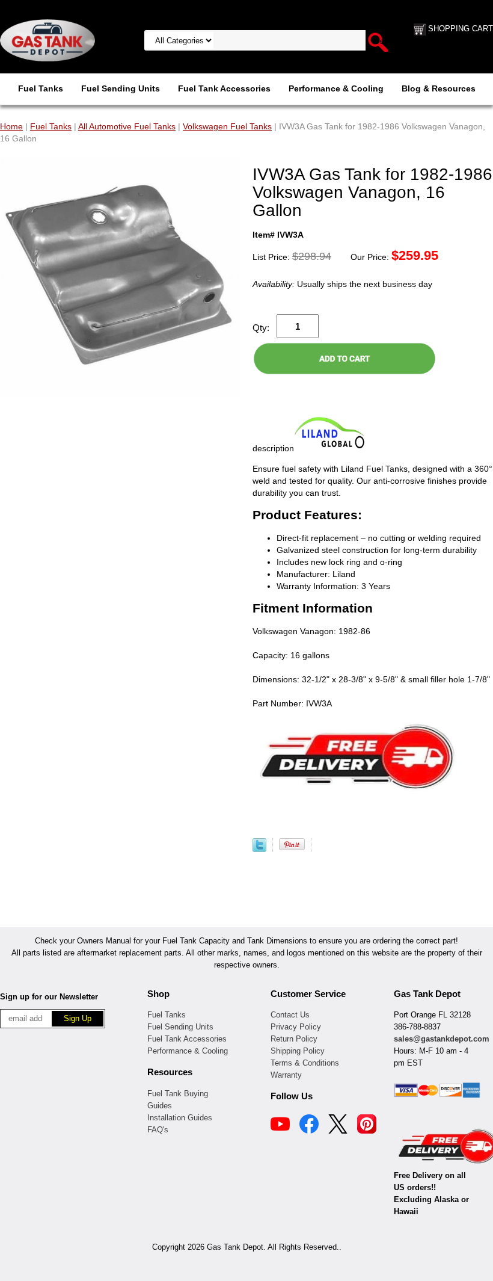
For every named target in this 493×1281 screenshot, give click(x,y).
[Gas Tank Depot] (47, 40)
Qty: (261, 328)
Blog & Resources (439, 88)
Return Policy (294, 1038)
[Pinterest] (366, 1125)
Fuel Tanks (40, 88)
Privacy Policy (296, 1026)
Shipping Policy (298, 1050)
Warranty (286, 1074)
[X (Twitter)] (338, 1125)
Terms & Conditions (305, 1062)
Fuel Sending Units (120, 88)
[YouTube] (280, 1125)
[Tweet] (259, 849)
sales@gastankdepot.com (441, 1038)
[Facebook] (309, 1125)
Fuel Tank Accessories (224, 88)
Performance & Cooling (336, 88)
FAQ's (157, 1129)
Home (11, 126)
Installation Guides (179, 1117)
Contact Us (290, 1014)
